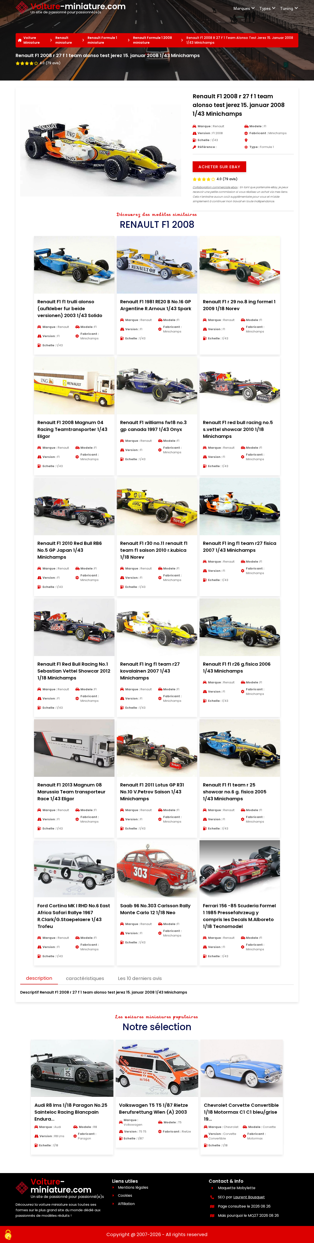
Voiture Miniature (31, 40)
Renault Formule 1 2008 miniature (152, 40)
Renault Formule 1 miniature (102, 40)
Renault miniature (63, 40)
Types (265, 8)
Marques (241, 8)
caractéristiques (85, 978)
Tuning (286, 8)
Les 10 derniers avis (140, 978)
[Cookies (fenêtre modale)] (8, 1235)
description (39, 978)
